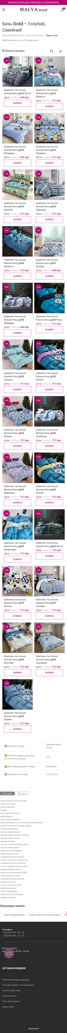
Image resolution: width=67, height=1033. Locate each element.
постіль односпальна (10, 832)
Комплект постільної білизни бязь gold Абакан (15, 433)
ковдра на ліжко (7, 897)
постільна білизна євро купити (14, 844)
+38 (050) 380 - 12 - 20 (13, 935)
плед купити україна (9, 819)
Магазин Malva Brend (12, 35)
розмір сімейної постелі (11, 869)
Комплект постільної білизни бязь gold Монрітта (15, 263)
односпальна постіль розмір (13, 800)
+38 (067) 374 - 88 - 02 (13, 932)
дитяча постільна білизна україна (16, 825)
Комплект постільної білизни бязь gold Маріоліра (15, 489)
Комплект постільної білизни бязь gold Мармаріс (15, 320)
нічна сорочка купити (10, 875)
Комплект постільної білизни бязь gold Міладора (15, 150)
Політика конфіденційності (15, 979)
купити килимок (7, 807)
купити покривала (8, 891)
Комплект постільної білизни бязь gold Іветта (17, 91)
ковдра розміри (7, 841)
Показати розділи (15, 51)
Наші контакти (9, 995)
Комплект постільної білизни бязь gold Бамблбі (15, 206)
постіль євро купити (9, 847)
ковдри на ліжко (7, 882)
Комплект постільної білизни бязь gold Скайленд (47, 433)
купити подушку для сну (14, 915)
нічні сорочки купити (9, 813)
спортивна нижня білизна (12, 878)
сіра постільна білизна (10, 885)
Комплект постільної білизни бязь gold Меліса (47, 376)
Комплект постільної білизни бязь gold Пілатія (47, 489)
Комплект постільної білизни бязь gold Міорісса (47, 93)
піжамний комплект (9, 828)
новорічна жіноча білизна (12, 857)
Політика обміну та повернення (18, 985)
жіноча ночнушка (8, 888)
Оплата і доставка (11, 990)
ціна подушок (6, 816)
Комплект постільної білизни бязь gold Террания (47, 206)
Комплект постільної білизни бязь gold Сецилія (15, 376)
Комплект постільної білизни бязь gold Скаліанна (47, 659)
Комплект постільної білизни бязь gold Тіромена (47, 150)
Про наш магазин (11, 1001)
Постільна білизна (35, 35)
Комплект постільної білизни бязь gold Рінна (49, 318)
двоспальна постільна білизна (14, 835)
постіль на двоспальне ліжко (13, 866)
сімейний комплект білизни (13, 863)
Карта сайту (8, 1006)
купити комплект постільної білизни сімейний (21, 822)
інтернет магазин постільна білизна (44, 915)
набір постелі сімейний (11, 850)
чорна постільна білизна (11, 894)
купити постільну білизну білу (14, 860)
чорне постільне (8, 803)
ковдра (3, 810)
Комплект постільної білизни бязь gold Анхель (15, 603)
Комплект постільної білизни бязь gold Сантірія (47, 603)
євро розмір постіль (9, 853)
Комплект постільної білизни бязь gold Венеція (47, 263)
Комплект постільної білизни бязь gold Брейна (15, 716)
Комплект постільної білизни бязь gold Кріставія (15, 659)
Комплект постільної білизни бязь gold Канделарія (15, 546)
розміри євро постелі (10, 838)
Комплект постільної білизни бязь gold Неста (49, 544)
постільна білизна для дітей (13, 872)
